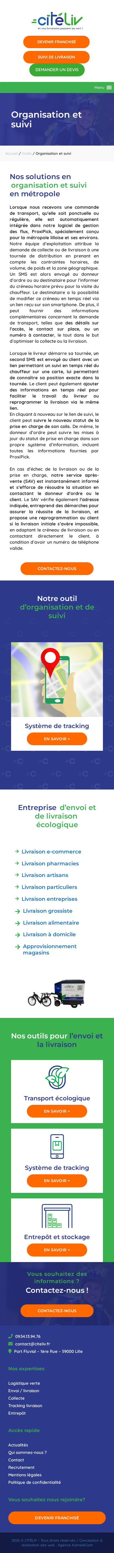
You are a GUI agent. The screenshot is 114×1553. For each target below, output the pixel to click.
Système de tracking (57, 726)
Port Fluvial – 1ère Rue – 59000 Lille (48, 1351)
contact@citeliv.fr (32, 1343)
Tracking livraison (25, 1405)
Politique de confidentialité (34, 1482)
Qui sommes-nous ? (27, 1452)
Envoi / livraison (23, 1390)
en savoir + (57, 738)
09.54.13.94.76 (27, 1336)
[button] (99, 87)
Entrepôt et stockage (57, 1237)
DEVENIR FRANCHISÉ (57, 1517)
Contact (16, 1459)
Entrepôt (17, 1413)
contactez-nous (57, 568)
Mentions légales (25, 1474)
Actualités (18, 1445)
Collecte (16, 1398)
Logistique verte (24, 1383)
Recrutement (21, 1467)
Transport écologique (57, 1098)
